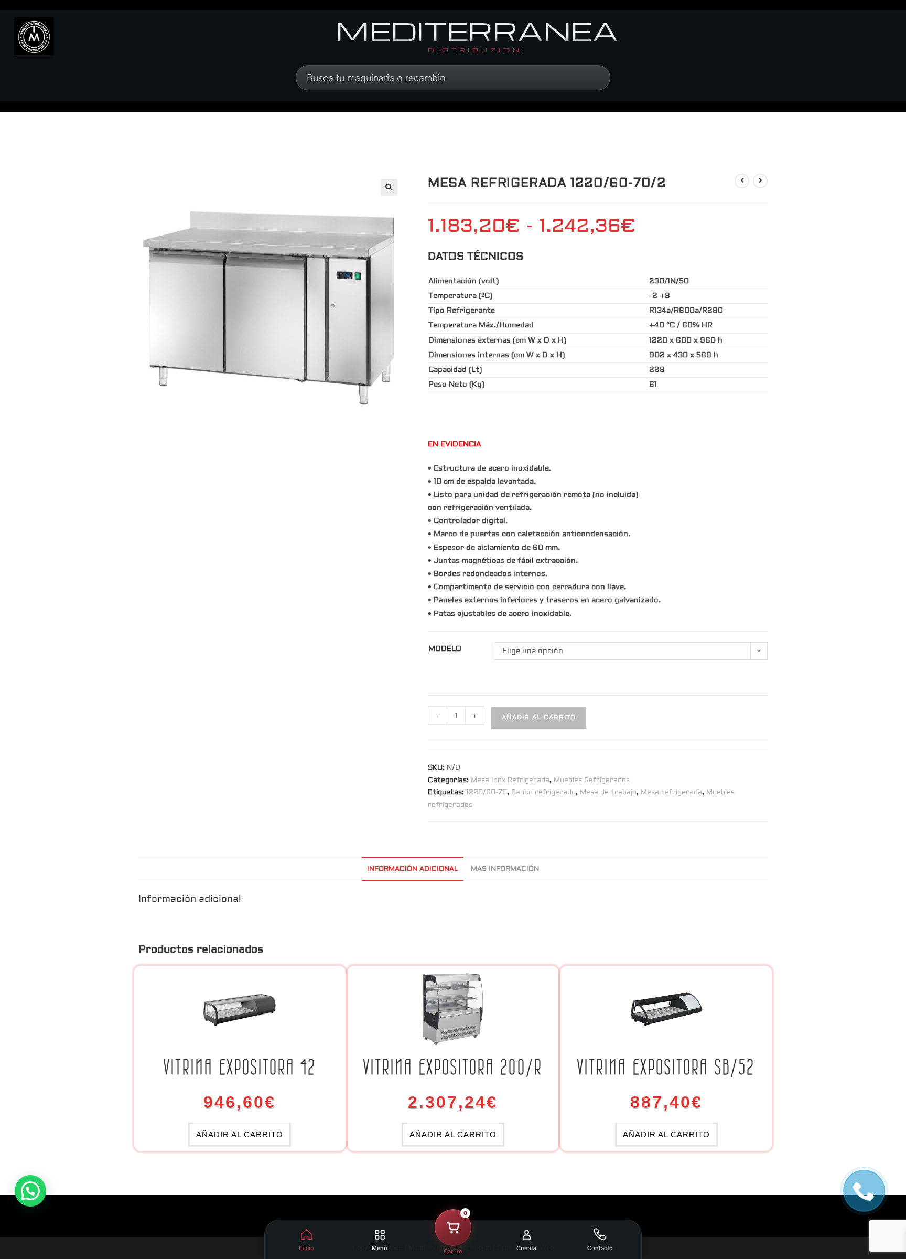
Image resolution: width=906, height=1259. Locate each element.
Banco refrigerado (543, 792)
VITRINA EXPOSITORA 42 (240, 1067)
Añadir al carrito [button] (239, 1134)
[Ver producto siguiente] (760, 181)
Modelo (444, 649)
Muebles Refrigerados (592, 780)
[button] (389, 187)
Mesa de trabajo (608, 792)
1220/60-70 (486, 792)
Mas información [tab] (505, 869)
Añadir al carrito (539, 717)
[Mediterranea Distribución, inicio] (34, 36)
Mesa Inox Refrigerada (510, 780)
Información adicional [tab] (412, 869)
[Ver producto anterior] (742, 181)
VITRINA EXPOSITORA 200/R (453, 1067)
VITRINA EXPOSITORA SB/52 (666, 1067)
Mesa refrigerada (671, 792)
